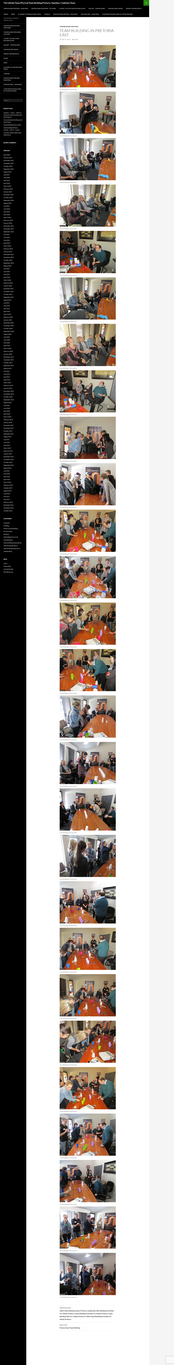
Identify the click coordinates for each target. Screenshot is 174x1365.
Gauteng (6, 526)
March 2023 (7, 246)
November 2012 (9, 508)
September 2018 (9, 400)
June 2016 (7, 474)
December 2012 (9, 505)
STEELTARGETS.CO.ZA (11, 537)
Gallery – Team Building (97, 8)
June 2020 (7, 340)
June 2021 (7, 306)
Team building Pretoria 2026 (12, 125)
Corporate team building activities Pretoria (117, 14)
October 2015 (8, 488)
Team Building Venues (115, 8)
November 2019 (9, 360)
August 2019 (7, 368)
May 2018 (7, 411)
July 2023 (7, 234)
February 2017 (8, 451)
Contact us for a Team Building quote (72, 8)
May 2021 (7, 308)
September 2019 (9, 365)
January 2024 (8, 223)
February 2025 (8, 189)
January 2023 (8, 251)
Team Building (8, 540)
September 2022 (9, 263)
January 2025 (8, 192)
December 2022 (9, 254)
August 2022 (7, 266)
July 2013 (7, 496)
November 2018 (9, 394)
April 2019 (7, 380)
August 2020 (7, 334)
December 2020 (9, 323)
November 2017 (9, 428)
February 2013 (8, 502)
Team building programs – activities (43, 8)
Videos (6, 14)
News (13, 14)
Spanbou (6, 534)
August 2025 (7, 172)
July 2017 (7, 439)
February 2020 (8, 351)
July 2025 (7, 175)
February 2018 (8, 420)
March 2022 (7, 280)
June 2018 (7, 408)
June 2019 (7, 374)
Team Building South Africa (12, 548)
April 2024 (7, 214)
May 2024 (7, 212)
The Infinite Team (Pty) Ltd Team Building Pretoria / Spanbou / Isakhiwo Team (39, 3)
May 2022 (7, 274)
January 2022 (8, 286)
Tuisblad (47, 14)
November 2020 (9, 326)
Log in (5, 563)
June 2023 (7, 237)
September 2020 (9, 331)
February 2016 (8, 485)
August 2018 (7, 402)
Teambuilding (8, 551)
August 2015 (7, 491)
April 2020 (7, 345)
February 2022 (8, 283)
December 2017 (9, 425)
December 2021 (9, 289)
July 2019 (7, 371)
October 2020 (8, 328)
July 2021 (7, 303)
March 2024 (7, 217)
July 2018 (7, 405)
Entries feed (7, 566)
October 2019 (8, 363)
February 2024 (8, 220)
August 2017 (7, 437)
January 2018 (8, 422)
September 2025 (9, 169)
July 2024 (7, 206)
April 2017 (7, 445)
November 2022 (9, 257)
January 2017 (8, 454)
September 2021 (9, 297)
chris (76, 39)
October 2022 (8, 260)
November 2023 (9, 229)
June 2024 (7, 209)
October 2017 (8, 431)
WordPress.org (8, 572)
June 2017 (7, 442)
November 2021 (9, 291)
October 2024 (8, 197)
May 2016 (7, 476)
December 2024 (9, 195)
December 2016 (9, 457)
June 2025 (7, 177)
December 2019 (9, 357)
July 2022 (7, 269)
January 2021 (8, 320)
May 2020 (7, 343)
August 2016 (7, 468)
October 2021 (8, 294)
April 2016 (7, 479)
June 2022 (7, 271)
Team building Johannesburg (12, 543)
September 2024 (9, 200)
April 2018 (7, 414)
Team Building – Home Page (90, 14)
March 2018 (7, 417)
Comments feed (8, 569)
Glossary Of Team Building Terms (29, 14)
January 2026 (8, 158)
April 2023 (7, 243)
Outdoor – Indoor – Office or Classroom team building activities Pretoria (13, 115)
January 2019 (8, 388)
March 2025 (7, 186)
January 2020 (8, 354)
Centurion (7, 523)
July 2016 (7, 471)
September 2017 (9, 434)
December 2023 (9, 226)
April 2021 (7, 311)
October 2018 (8, 397)
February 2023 (8, 249)
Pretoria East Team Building (70, 1326)
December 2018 (9, 391)
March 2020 (7, 348)
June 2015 (7, 494)
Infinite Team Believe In (133, 8)
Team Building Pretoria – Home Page (16, 8)
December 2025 (9, 160)
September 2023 (9, 232)
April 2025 (7, 183)
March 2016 (7, 482)
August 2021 (7, 300)
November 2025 (9, 163)
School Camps (8, 531)
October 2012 (8, 511)
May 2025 (7, 180)
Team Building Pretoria (69, 26)
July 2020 (7, 337)
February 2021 (8, 317)
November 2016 (9, 459)
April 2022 (7, 277)
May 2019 (7, 377)
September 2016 (9, 465)
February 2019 (8, 385)
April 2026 (7, 155)
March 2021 (7, 314)
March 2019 (7, 382)
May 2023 (7, 240)
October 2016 (8, 462)
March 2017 (7, 448)
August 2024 (7, 203)
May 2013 (7, 499)
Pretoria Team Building (11, 528)
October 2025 (8, 166)
